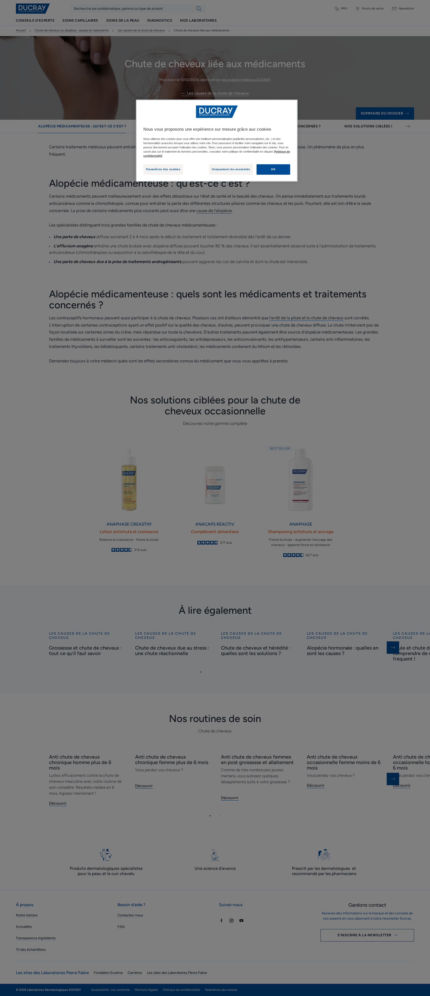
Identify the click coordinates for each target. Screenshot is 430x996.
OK (273, 169)
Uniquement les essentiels (231, 169)
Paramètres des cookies (163, 169)
